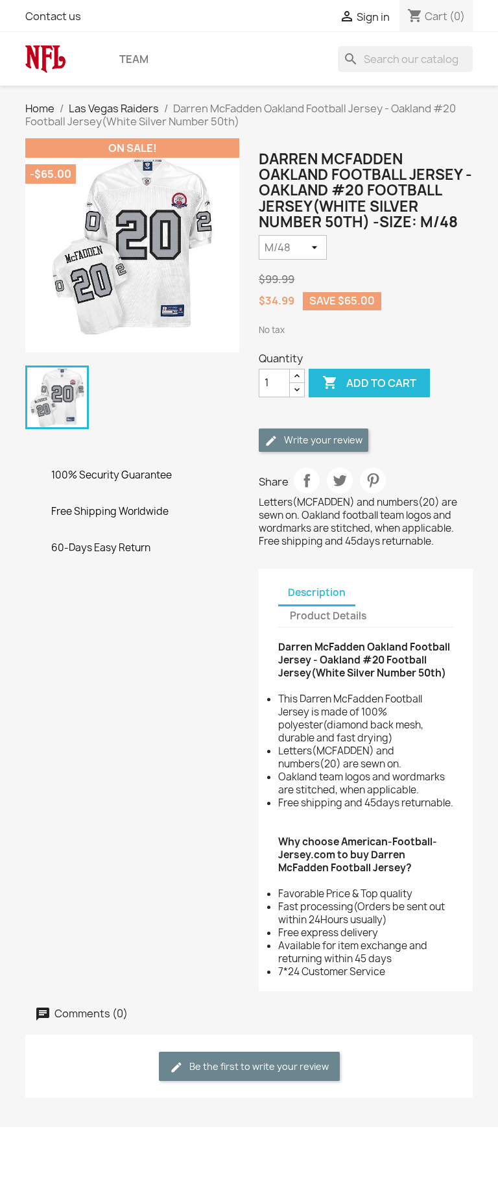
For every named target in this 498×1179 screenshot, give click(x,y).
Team (133, 59)
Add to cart (369, 382)
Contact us (53, 16)
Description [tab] (317, 592)
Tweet (340, 480)
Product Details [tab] (328, 616)
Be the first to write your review (258, 1066)
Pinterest (373, 480)
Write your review (322, 440)
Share (307, 480)
